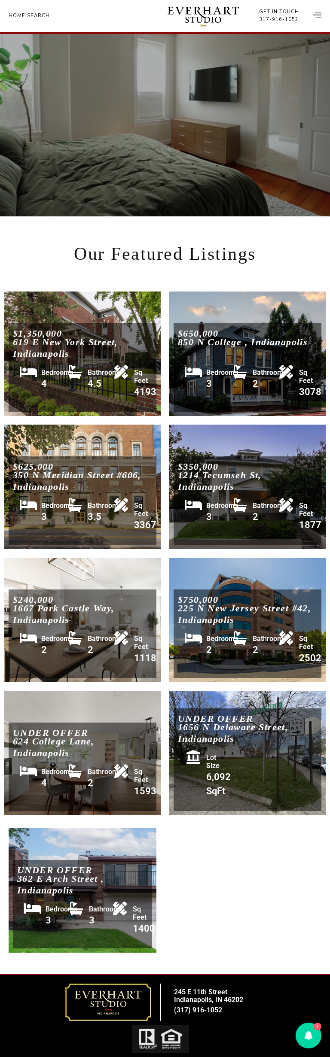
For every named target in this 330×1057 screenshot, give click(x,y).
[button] (308, 1035)
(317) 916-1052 (198, 1010)
